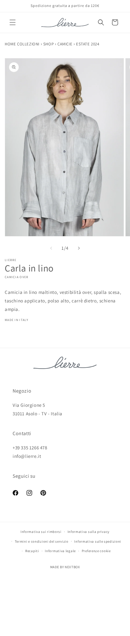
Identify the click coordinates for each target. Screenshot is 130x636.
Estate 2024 (87, 44)
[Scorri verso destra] (79, 248)
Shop (49, 44)
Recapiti (32, 551)
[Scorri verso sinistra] (51, 248)
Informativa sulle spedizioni (97, 541)
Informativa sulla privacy (89, 531)
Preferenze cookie (96, 551)
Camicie (65, 44)
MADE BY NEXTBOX (65, 567)
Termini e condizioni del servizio (41, 541)
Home (11, 44)
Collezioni (29, 44)
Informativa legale (60, 551)
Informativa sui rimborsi (41, 531)
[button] (13, 22)
